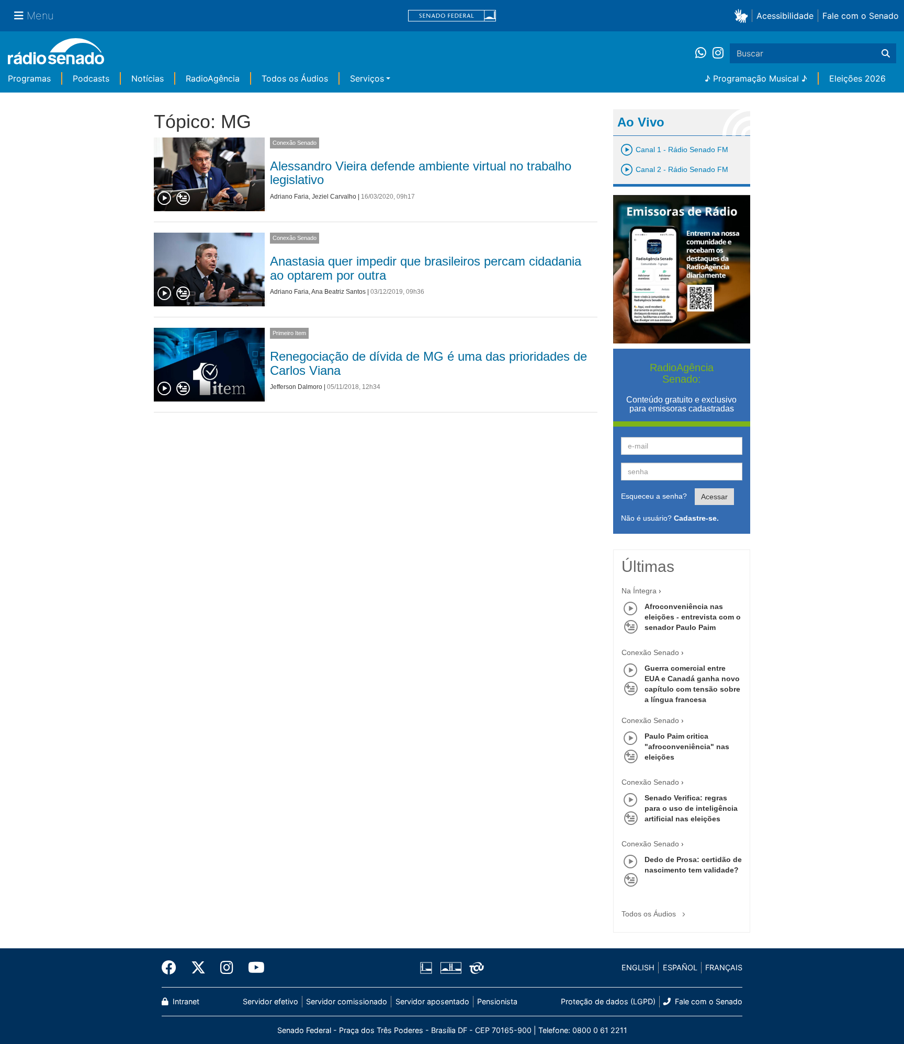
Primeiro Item (289, 333)
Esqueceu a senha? (654, 496)
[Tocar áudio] (165, 198)
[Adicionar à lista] (183, 198)
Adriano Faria (289, 196)
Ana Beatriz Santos (338, 291)
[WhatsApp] (704, 53)
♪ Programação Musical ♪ (756, 78)
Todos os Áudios (295, 78)
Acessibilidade (784, 15)
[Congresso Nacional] (450, 967)
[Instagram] (718, 53)
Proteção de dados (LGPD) (608, 1001)
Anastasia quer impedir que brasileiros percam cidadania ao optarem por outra (425, 268)
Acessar (714, 496)
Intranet (185, 1001)
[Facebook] (173, 968)
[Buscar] (885, 53)
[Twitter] (198, 968)
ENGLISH (638, 967)
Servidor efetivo (270, 1001)
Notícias (147, 78)
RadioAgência (213, 78)
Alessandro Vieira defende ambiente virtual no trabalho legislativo (420, 173)
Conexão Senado (295, 143)
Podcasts (91, 78)
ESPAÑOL (680, 967)
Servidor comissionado (346, 1001)
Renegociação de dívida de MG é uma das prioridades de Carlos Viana (428, 363)
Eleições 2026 (857, 78)
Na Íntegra (639, 591)
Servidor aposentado (432, 1001)
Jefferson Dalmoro (296, 387)
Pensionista (497, 1001)
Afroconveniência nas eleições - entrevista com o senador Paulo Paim (693, 617)
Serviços (367, 78)
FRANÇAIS (723, 967)
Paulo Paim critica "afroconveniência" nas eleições (687, 746)
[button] (743, 15)
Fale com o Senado (860, 15)
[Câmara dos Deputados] (428, 967)
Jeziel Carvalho (334, 196)
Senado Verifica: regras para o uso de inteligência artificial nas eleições (691, 808)
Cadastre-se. (696, 518)
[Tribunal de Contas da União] (475, 967)
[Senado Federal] (452, 16)
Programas (29, 78)
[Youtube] (253, 968)
